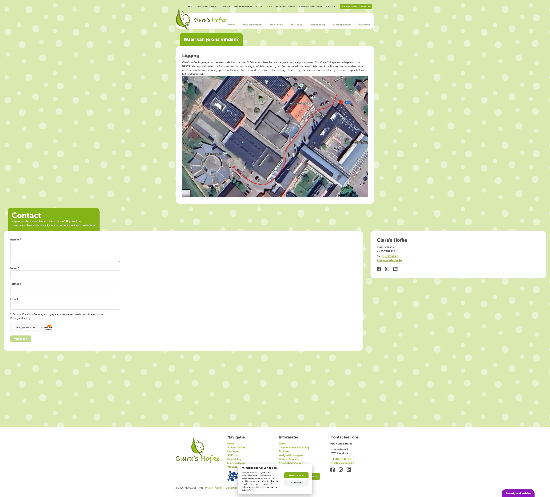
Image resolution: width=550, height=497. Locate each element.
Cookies (219, 487)
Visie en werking (252, 24)
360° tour (296, 24)
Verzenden (20, 338)
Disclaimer (231, 487)
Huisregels (276, 24)
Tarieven (226, 6)
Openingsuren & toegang (207, 6)
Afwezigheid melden (285, 6)
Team (189, 6)
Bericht (14, 239)
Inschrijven (331, 6)
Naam (13, 268)
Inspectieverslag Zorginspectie (356, 6)
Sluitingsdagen (341, 24)
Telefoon (15, 283)
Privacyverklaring (20, 318)
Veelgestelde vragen (243, 6)
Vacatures (364, 24)
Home (231, 24)
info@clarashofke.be (389, 260)
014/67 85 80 (390, 256)
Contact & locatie (264, 6)
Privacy (209, 487)
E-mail (14, 299)
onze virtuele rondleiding (79, 225)
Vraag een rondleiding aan (310, 6)
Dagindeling (317, 24)
